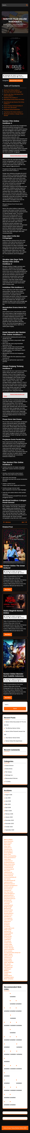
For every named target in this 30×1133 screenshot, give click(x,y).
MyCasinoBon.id (8, 851)
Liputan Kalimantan (9, 949)
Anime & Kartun (9, 765)
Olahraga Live (9, 775)
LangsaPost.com (8, 965)
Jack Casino (7, 879)
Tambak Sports (8, 975)
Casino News (7, 859)
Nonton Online (7, 24)
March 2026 (8, 810)
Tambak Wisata (8, 961)
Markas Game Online (9, 864)
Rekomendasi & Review (19, 24)
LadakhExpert (7, 969)
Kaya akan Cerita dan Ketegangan (13, 92)
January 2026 (9, 817)
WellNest (6, 970)
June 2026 (8, 801)
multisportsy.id (8, 957)
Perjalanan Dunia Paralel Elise (12, 109)
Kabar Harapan (8, 843)
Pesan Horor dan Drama (10, 107)
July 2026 (7, 798)
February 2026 (9, 814)
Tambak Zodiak (8, 944)
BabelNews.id (7, 916)
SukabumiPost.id (8, 956)
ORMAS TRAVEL (8, 954)
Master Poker (7, 854)
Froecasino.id (7, 890)
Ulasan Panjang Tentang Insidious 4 (13, 105)
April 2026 (8, 807)
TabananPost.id (8, 915)
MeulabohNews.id (8, 913)
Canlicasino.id (7, 847)
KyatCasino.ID (7, 900)
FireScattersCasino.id (9, 857)
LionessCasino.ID (8, 867)
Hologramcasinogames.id (10, 885)
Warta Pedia (7, 844)
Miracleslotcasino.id (9, 883)
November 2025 (9, 823)
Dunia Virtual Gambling (10, 856)
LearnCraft (7, 903)
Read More (8, 590)
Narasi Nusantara (8, 841)
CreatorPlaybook (8, 905)
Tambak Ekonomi (8, 946)
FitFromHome (7, 941)
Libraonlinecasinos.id (9, 898)
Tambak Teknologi (8, 947)
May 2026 (8, 804)
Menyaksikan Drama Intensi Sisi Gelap (14, 99)
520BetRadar (7, 934)
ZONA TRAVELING (8, 962)
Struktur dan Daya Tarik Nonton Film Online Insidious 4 (13, 95)
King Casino (7, 870)
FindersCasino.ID (8, 875)
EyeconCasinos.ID (8, 874)
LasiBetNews (7, 939)
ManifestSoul (7, 908)
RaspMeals (7, 924)
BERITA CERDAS (8, 839)
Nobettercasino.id (8, 895)
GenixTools (7, 923)
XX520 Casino (7, 929)
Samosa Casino (8, 911)
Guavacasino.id (8, 888)
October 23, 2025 (10, 571)
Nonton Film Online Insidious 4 (12, 90)
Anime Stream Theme (9, 1128)
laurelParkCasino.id (9, 862)
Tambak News (7, 972)
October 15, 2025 (10, 616)
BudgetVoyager (8, 906)
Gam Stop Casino (8, 892)
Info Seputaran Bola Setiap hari (12, 952)
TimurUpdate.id (8, 918)
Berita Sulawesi (8, 951)
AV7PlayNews (7, 938)
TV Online (7, 781)
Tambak (6, 974)
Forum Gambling (8, 852)
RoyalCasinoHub (8, 910)
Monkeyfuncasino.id (9, 897)
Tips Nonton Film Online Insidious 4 (13, 112)
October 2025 (9, 826)
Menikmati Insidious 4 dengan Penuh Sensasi (13, 114)
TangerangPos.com (9, 928)
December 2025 (9, 820)
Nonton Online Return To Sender (18, 155)
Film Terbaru (8, 772)
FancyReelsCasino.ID (9, 880)
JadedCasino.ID (8, 872)
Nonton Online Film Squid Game (14, 741)
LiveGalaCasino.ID (9, 865)
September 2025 (9, 830)
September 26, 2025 (10, 75)
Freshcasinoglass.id (9, 893)
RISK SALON (7, 964)
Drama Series (8, 768)
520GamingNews (8, 933)
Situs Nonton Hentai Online (13, 737)
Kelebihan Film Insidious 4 (11, 97)
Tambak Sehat (8, 942)
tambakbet (7, 1011)
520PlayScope (8, 936)
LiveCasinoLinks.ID (9, 869)
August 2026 (8, 794)
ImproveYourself (8, 920)
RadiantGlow (7, 921)
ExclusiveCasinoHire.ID (10, 877)
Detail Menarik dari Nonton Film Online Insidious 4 (14, 102)
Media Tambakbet (8, 978)
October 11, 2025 (10, 679)
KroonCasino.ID (8, 902)
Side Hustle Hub (8, 967)
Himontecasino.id (8, 887)
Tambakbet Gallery (9, 977)
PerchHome (7, 926)
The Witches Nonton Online (13, 728)
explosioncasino (8, 882)
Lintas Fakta (7, 846)
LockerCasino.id (8, 861)
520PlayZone (7, 931)
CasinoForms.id (8, 849)
